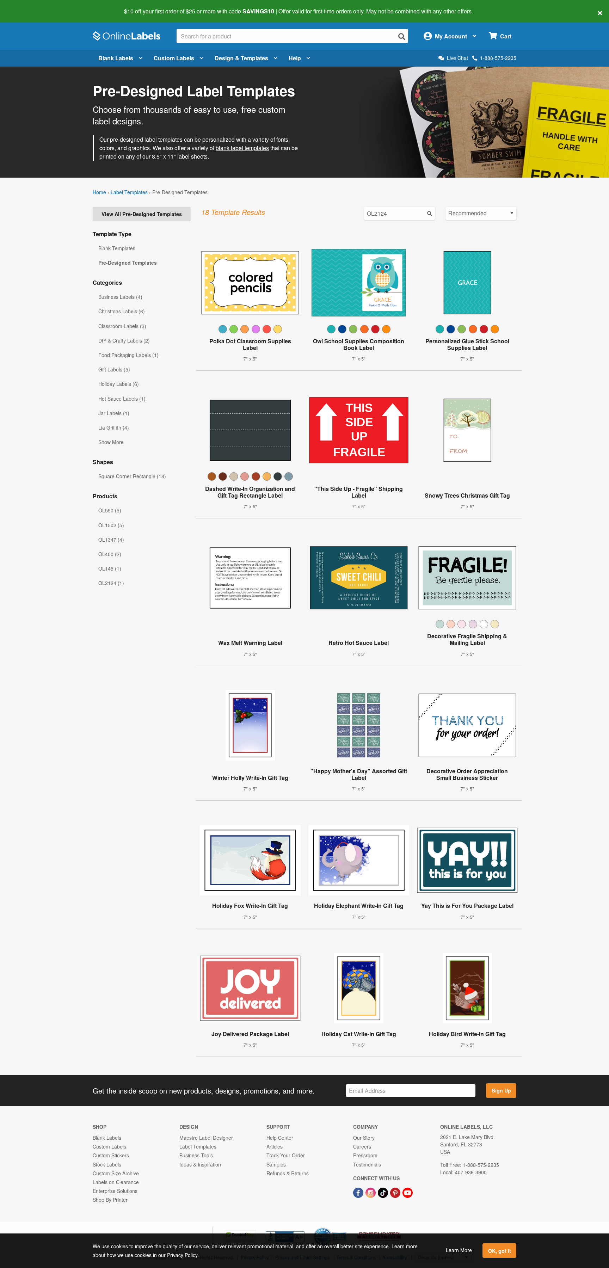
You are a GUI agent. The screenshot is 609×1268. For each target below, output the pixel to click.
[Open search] (401, 36)
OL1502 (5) (111, 525)
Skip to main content (25, 6)
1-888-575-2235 (498, 57)
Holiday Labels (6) (118, 383)
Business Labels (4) (120, 296)
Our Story (364, 1137)
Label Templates (129, 192)
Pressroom (365, 1155)
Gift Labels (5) (114, 369)
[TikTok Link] (383, 1191)
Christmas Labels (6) (121, 311)
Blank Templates (116, 248)
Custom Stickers (111, 1155)
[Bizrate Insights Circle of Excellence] (344, 1228)
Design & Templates (241, 58)
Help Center (279, 1137)
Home (99, 192)
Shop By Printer (110, 1199)
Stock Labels (107, 1164)
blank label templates (242, 148)
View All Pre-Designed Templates (142, 213)
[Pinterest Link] (396, 1191)
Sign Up (501, 1090)
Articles (274, 1146)
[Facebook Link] (359, 1191)
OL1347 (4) (111, 539)
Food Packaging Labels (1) (128, 354)
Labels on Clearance (116, 1182)
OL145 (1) (109, 568)
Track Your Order (285, 1155)
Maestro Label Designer (206, 1137)
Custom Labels (174, 58)
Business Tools (196, 1155)
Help (295, 58)
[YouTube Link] (407, 1191)
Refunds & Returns (287, 1173)
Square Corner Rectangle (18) (132, 476)
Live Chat (457, 58)
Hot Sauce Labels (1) (122, 398)
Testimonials (367, 1164)
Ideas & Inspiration (200, 1164)
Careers (362, 1146)
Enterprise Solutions (115, 1190)
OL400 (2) (109, 554)
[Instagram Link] (371, 1191)
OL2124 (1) (111, 582)
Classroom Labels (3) (122, 326)
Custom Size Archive (116, 1173)
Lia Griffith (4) (113, 427)
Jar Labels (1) (113, 413)
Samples (276, 1164)
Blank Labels (115, 58)
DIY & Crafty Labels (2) (124, 340)
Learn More (459, 1250)
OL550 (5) (109, 510)
